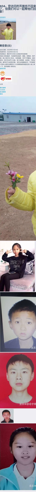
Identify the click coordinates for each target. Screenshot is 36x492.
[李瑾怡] (17, 291)
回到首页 (3, 17)
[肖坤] (7, 422)
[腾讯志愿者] (2, 75)
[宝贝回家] (6, 81)
